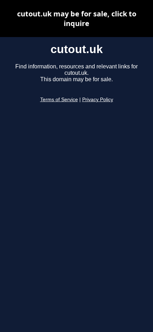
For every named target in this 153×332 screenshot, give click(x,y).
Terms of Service (59, 99)
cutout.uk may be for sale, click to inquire (76, 18)
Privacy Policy (97, 99)
